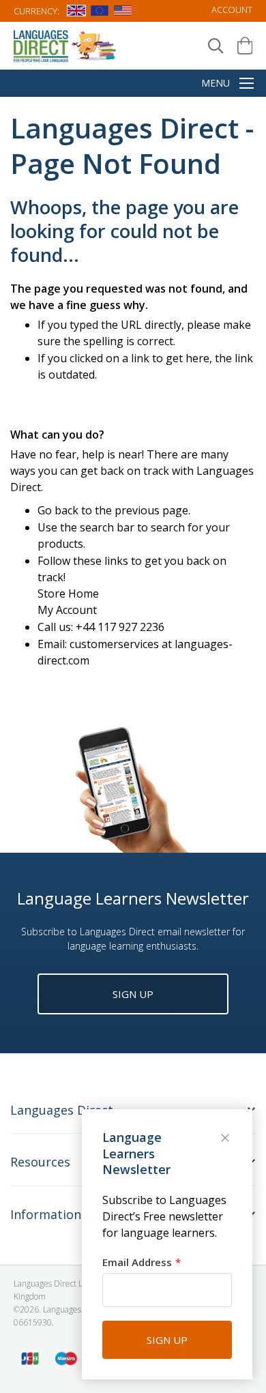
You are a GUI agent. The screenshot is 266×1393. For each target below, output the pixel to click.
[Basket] (244, 46)
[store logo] (65, 45)
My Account (67, 609)
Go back (58, 510)
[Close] (226, 1139)
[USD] (122, 13)
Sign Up (133, 994)
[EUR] (99, 13)
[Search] (216, 46)
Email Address (137, 1262)
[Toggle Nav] (246, 84)
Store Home (68, 593)
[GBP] (76, 13)
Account (231, 9)
